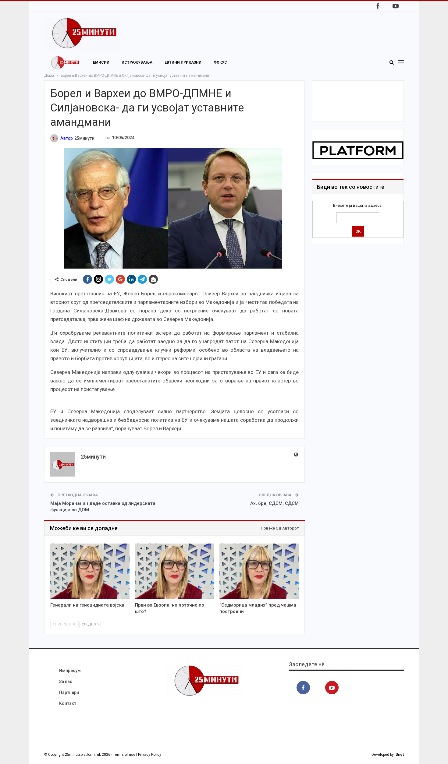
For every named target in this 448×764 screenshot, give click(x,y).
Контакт (67, 703)
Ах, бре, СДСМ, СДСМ (274, 503)
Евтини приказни (183, 62)
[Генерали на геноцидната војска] (90, 571)
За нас (65, 681)
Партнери (69, 692)
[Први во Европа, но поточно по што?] (174, 571)
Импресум (70, 670)
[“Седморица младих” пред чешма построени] (259, 571)
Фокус (220, 62)
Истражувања (137, 62)
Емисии (101, 62)
